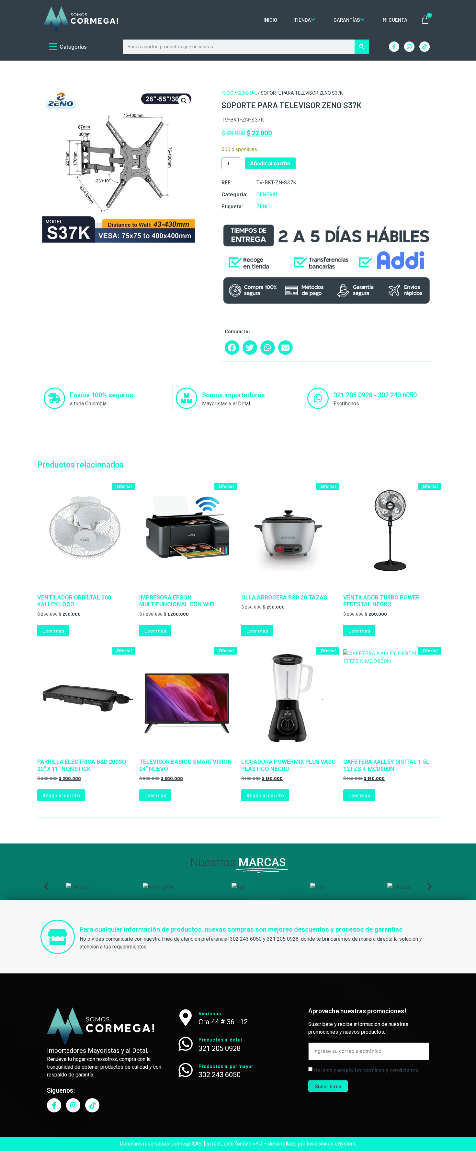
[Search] (362, 47)
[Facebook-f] (394, 46)
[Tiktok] (424, 46)
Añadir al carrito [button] (61, 795)
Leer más (53, 630)
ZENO (263, 206)
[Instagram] (409, 46)
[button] (184, 101)
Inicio (227, 93)
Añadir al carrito (270, 163)
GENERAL (247, 93)
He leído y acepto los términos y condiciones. (366, 1069)
